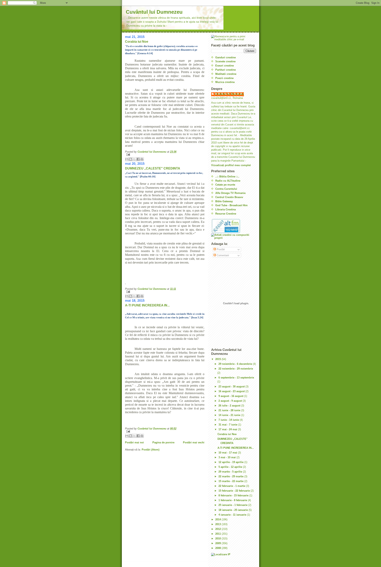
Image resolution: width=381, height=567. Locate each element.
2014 (218, 519)
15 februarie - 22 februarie (234, 490)
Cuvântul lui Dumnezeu (154, 12)
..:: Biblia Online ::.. (227, 176)
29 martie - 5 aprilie (230, 471)
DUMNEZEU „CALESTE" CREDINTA (152, 168)
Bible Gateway (224, 201)
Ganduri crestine (225, 57)
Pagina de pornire (163, 442)
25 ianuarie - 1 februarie (233, 504)
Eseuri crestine (224, 65)
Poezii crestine (224, 78)
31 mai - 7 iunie (228, 424)
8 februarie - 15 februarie (233, 495)
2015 (218, 359)
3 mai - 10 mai (227, 457)
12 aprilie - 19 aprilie (231, 462)
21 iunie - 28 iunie (229, 410)
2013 (218, 524)
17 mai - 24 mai (228, 429)
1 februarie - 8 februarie (233, 500)
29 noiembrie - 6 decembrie (235, 363)
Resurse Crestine (225, 213)
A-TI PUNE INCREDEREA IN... (147, 305)
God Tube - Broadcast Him (231, 205)
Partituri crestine (225, 69)
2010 (218, 538)
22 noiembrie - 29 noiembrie (235, 368)
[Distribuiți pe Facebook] (138, 159)
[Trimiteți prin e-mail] (127, 159)
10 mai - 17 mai (228, 452)
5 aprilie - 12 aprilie (230, 466)
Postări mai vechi (193, 442)
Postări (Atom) (150, 449)
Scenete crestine (225, 61)
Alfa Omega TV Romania (230, 193)
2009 (218, 543)
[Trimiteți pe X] (134, 159)
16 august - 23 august (231, 391)
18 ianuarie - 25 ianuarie (233, 509)
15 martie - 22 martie (231, 481)
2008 (218, 548)
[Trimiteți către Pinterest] (142, 159)
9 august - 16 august (231, 396)
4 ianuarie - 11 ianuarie (232, 514)
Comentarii (222, 255)
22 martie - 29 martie (231, 476)
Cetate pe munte (225, 184)
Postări (220, 249)
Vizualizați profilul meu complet (231, 165)
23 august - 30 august (231, 386)
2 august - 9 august (230, 400)
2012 (218, 529)
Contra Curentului (226, 188)
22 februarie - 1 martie (232, 485)
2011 (218, 533)
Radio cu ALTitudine (227, 180)
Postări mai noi (134, 442)
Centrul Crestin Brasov (229, 197)
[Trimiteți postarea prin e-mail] (164, 154)
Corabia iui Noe (136, 41)
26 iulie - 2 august (229, 405)
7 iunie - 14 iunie (229, 419)
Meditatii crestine (225, 73)
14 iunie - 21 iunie (229, 415)
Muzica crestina (225, 82)
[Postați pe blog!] (131, 159)
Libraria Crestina (225, 209)
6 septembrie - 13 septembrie (236, 377)
